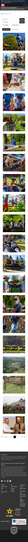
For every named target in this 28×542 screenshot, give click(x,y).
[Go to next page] (21, 437)
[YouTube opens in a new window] (7, 481)
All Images (6, 25)
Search (22, 19)
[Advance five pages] (24, 437)
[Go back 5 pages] (5, 437)
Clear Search (6, 29)
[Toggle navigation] (26, 5)
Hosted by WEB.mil (5, 521)
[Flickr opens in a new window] (10, 481)
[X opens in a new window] (5, 481)
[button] (6, 2)
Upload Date (15, 25)
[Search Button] (24, 5)
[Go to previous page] (8, 437)
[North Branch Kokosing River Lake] (14, 364)
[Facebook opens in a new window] (2, 481)
